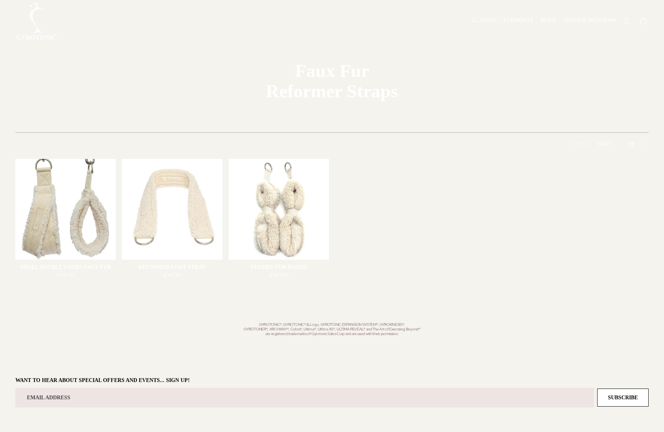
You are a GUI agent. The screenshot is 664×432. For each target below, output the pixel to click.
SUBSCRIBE (623, 397)
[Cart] (643, 20)
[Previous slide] (26, 209)
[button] (608, 144)
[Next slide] (104, 209)
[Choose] (104, 248)
